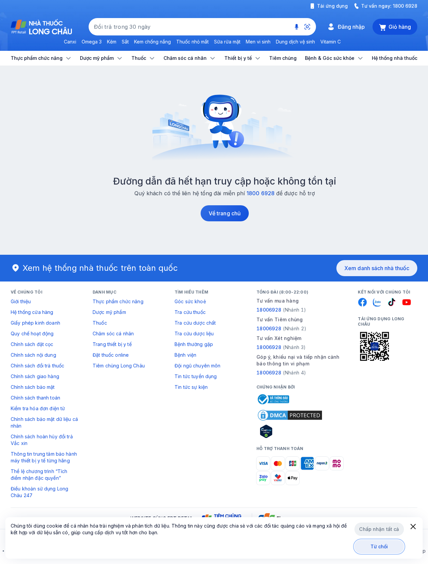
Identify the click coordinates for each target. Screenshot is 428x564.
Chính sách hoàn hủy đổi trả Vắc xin (42, 440)
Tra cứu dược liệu (194, 333)
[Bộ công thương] (272, 399)
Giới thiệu (21, 301)
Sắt (125, 41)
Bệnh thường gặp (194, 344)
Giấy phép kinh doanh (35, 323)
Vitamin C (330, 41)
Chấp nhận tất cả (379, 529)
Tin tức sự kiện (191, 387)
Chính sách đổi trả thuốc (37, 365)
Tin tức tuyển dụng (196, 376)
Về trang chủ (225, 213)
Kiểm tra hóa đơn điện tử (38, 408)
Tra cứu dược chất (195, 323)
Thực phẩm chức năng (118, 301)
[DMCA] (289, 415)
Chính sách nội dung (33, 355)
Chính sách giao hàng (35, 376)
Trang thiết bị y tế (112, 344)
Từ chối (379, 546)
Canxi (70, 41)
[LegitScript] (289, 431)
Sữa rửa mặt (227, 41)
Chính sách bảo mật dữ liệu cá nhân (44, 422)
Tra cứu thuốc (190, 312)
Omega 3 (92, 41)
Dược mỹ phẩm (109, 312)
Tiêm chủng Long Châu (119, 365)
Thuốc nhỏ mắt (192, 41)
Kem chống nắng (152, 41)
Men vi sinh (258, 41)
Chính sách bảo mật (33, 387)
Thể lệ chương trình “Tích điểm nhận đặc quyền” (39, 474)
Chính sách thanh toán (35, 398)
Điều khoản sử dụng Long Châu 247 (39, 492)
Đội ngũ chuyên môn (198, 365)
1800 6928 (405, 6)
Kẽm (111, 41)
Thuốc (100, 323)
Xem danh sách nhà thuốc (376, 268)
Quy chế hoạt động (32, 333)
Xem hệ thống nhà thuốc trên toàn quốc (100, 268)
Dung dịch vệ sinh (295, 41)
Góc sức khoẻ (190, 301)
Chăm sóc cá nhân (113, 333)
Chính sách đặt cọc (32, 344)
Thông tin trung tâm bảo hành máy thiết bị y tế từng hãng (44, 457)
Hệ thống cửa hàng (32, 312)
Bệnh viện (185, 355)
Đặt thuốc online (111, 355)
